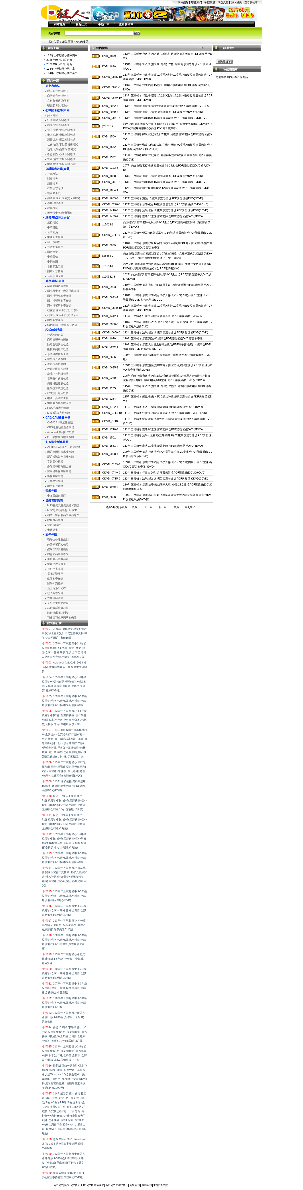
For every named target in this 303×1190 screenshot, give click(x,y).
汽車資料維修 (55, 598)
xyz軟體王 (122, 1185)
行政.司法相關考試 (58, 120)
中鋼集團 (52, 261)
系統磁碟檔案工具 (58, 354)
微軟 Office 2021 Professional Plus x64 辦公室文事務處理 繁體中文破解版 (64, 1144)
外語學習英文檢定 (58, 544)
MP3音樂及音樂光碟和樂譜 (63, 505)
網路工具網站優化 (58, 398)
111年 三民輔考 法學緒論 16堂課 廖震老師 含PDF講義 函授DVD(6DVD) (165, 332)
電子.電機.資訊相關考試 (61, 129)
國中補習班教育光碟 (59, 300)
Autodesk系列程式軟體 (61, 432)
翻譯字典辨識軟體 (58, 373)
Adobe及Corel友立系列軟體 (64, 446)
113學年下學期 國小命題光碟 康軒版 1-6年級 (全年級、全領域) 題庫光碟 (63, 959)
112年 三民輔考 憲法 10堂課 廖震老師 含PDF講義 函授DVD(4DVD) (163, 198)
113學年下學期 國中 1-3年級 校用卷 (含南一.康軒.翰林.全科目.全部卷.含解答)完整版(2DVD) (64, 910)
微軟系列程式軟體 (58, 349)
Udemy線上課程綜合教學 (62, 325)
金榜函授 (147, 1185)
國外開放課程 (55, 320)
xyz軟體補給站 (95, 1185)
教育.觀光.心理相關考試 (61, 154)
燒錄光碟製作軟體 (58, 368)
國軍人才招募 (55, 271)
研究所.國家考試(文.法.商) (62, 315)
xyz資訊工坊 (78, 1185)
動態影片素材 (55, 485)
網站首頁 (59, 24)
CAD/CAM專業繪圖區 (60, 422)
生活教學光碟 (55, 578)
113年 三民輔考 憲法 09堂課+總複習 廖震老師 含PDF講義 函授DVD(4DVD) (167, 106)
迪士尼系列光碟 (56, 588)
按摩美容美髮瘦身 (58, 549)
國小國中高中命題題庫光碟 (63, 290)
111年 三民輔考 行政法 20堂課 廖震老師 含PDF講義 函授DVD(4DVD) (164, 316)
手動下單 (104, 24)
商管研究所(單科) (57, 95)
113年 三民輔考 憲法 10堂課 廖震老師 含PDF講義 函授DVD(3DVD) (163, 176)
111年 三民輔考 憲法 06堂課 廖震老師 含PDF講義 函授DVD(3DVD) (163, 429)
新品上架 (81, 24)
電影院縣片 (54, 524)
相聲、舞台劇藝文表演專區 (63, 515)
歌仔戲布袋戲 (55, 520)
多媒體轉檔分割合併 (59, 466)
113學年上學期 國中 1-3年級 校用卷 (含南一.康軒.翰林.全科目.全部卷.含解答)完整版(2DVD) (64, 896)
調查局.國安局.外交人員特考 (64, 198)
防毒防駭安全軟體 (58, 344)
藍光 (67, 1185)
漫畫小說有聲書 (56, 564)
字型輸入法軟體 (56, 359)
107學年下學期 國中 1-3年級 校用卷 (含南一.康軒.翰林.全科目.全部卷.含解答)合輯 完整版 (64, 988)
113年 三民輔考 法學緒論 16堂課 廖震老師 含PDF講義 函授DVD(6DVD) (165, 117)
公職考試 (52, 173)
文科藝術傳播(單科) (58, 100)
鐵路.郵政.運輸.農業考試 (61, 164)
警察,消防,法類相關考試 (61, 159)
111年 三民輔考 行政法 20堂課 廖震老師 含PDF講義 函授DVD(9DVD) (164, 472)
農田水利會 (54, 242)
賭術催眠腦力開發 (58, 612)
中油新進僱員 (55, 237)
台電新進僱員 (55, 247)
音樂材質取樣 (55, 481)
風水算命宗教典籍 (58, 559)
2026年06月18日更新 (59, 59)
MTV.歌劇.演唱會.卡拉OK (62, 510)
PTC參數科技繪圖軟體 (60, 437)
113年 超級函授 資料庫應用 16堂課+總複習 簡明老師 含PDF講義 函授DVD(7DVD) (64, 786)
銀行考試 (52, 222)
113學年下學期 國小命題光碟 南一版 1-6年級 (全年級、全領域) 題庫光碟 (63, 1017)
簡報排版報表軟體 (58, 383)
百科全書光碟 (55, 568)
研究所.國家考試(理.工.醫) (62, 310)
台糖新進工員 (55, 266)
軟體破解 (210, 2)
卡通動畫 (52, 529)
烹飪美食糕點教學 (58, 603)
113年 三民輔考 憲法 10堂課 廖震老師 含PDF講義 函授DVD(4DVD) (163, 112)
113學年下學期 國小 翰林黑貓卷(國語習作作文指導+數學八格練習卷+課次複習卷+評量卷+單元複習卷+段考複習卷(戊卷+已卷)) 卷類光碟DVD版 (64, 876)
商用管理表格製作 (58, 339)
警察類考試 (54, 193)
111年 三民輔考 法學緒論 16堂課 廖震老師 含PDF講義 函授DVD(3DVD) (165, 210)
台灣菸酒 (52, 232)
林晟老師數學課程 (58, 286)
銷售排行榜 (54, 623)
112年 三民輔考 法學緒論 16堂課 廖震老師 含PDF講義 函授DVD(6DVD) (165, 204)
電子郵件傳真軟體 (58, 378)
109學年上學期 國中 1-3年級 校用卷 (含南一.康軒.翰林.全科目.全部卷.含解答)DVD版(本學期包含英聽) (64, 701)
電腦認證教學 (55, 573)
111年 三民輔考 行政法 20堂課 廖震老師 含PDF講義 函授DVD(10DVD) (165, 413)
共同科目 (52, 115)
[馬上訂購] (96, 56)
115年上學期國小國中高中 (62, 55)
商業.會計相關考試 (58, 125)
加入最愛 (236, 2)
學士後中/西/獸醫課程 (60, 212)
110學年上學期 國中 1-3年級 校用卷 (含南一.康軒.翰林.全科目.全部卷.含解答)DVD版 (64, 1003)
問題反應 (223, 2)
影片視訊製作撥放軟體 (60, 456)
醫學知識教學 (55, 583)
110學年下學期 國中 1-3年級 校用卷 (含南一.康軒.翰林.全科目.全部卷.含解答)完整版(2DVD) (64, 973)
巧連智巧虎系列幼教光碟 (62, 617)
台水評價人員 (55, 276)
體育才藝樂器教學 (58, 554)
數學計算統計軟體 (58, 388)
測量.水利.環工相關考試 (61, 139)
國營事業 (52, 251)
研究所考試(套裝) (57, 105)
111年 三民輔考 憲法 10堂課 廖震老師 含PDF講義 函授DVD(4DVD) (163, 407)
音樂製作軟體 (55, 461)
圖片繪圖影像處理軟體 (60, 451)
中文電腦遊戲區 (56, 495)
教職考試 (52, 207)
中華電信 (52, 256)
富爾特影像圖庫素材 (59, 471)
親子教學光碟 (55, 593)
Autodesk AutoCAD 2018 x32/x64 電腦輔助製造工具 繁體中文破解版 (64, 667)
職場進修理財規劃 (58, 539)
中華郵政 (52, 227)
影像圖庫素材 (55, 476)
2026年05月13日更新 (59, 64)
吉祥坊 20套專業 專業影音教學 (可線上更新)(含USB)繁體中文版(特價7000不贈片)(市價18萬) (64, 633)
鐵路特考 (52, 183)
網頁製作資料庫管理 (59, 403)
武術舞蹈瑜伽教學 (58, 607)
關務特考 (52, 178)
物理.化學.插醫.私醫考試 (61, 149)
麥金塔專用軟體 (56, 364)
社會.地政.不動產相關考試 (62, 144)
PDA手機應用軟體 (58, 407)
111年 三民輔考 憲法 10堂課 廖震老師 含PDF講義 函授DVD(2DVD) (163, 216)
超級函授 (135, 1185)
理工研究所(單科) (57, 90)
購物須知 (183, 2)
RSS (201, 48)
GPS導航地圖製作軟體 (60, 427)
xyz (56, 1185)
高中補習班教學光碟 (59, 305)
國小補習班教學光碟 (59, 295)
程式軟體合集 (55, 334)
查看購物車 (251, 2)
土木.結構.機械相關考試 (61, 134)
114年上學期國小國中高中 (62, 73)
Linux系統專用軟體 (58, 412)
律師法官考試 (55, 188)
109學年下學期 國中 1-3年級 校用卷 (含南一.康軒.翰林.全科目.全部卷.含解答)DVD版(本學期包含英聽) (64, 858)
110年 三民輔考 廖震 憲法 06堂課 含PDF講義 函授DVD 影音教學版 (163, 338)
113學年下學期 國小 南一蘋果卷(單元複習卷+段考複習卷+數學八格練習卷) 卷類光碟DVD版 (64, 925)
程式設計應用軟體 (58, 393)
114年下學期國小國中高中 (62, 68)
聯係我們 (196, 2)
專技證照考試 (55, 203)
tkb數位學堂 (160, 1185)
